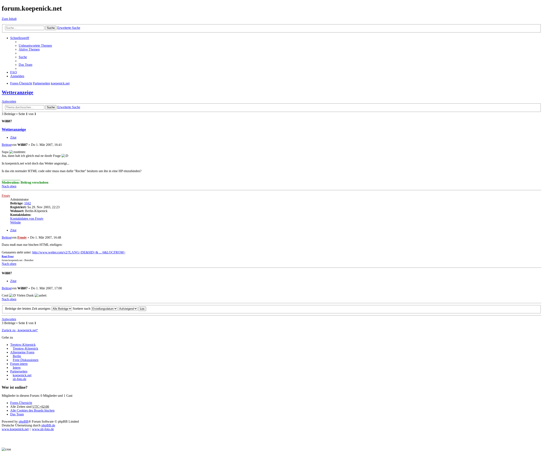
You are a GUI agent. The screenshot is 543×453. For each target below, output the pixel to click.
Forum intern (19, 364)
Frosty (6, 195)
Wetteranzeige (17, 92)
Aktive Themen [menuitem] (29, 49)
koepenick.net (22, 375)
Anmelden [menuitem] (17, 76)
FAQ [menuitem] (13, 72)
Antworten (9, 101)
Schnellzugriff (19, 38)
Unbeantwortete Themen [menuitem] (35, 45)
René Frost (8, 256)
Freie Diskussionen (25, 360)
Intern (17, 367)
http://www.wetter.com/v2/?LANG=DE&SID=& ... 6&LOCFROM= (78, 252)
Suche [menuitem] (23, 57)
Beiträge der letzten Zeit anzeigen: (28, 308)
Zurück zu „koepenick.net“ (20, 330)
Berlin (17, 356)
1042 (27, 203)
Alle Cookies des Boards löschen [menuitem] (32, 410)
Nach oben (9, 186)
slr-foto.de (19, 379)
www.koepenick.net (15, 429)
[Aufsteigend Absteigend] (127, 308)
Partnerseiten (18, 371)
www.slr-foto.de (43, 429)
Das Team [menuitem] (25, 64)
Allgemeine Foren (22, 352)
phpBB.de (48, 425)
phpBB (23, 421)
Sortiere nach (82, 308)
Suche (51, 28)
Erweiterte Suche (68, 28)
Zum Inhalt (9, 19)
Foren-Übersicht (21, 403)
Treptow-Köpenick (23, 344)
